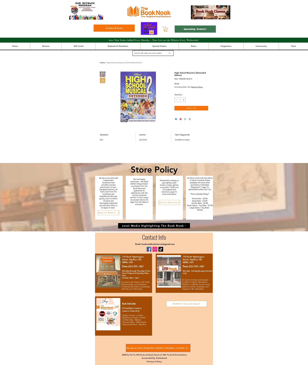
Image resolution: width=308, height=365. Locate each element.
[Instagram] (155, 249)
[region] (109, 198)
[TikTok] (160, 249)
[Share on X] (189, 119)
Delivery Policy (197, 87)
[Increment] (183, 99)
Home (102, 62)
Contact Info (154, 237)
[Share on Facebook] (176, 119)
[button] (166, 29)
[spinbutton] (180, 99)
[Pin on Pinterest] (180, 119)
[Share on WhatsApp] (185, 119)
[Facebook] (149, 249)
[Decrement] (176, 99)
